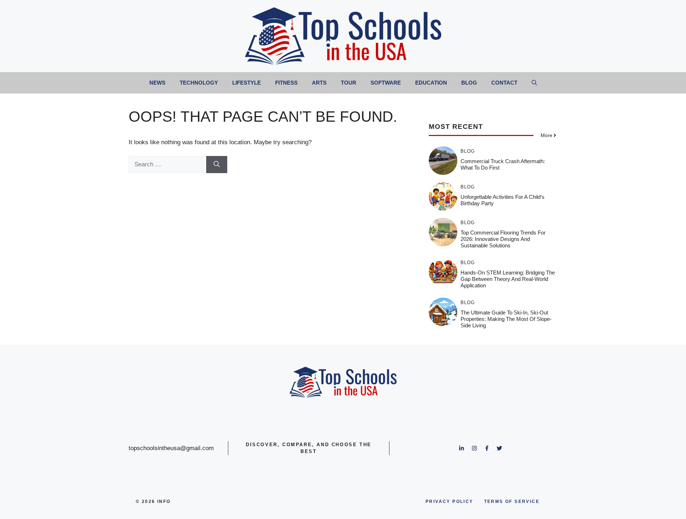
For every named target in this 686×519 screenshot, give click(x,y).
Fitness (286, 83)
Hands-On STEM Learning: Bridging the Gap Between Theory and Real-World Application (508, 278)
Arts (319, 83)
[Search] (216, 164)
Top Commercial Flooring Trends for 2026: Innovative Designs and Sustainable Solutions (503, 239)
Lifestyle (246, 83)
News (157, 83)
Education (431, 83)
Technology (199, 83)
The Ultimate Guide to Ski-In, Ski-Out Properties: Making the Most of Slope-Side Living (506, 318)
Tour (348, 83)
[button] (534, 83)
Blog (469, 83)
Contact (504, 83)
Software (386, 83)
